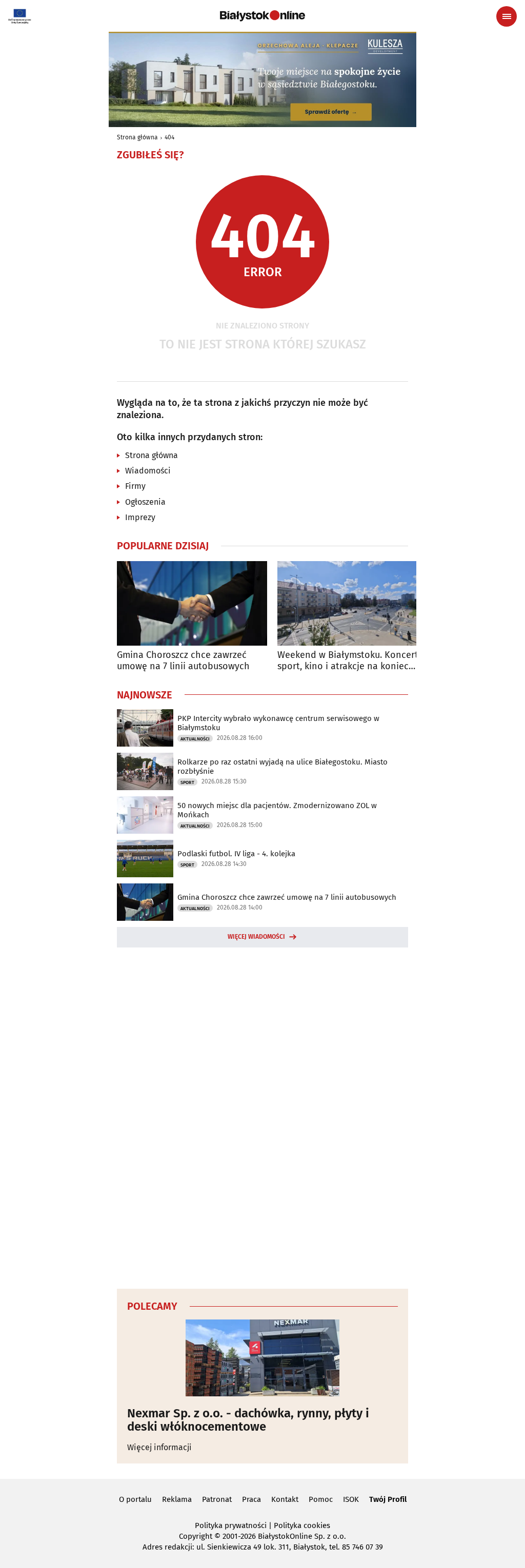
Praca (251, 1499)
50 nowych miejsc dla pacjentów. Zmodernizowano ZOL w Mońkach (277, 810)
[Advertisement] (262, 1116)
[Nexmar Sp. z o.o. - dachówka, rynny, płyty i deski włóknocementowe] (262, 1357)
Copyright (195, 1536)
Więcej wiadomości (256, 936)
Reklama (177, 1499)
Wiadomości (148, 471)
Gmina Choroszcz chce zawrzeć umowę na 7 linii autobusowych (183, 661)
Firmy (135, 486)
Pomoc (321, 1499)
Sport (187, 782)
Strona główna (137, 137)
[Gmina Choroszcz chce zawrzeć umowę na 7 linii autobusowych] (192, 603)
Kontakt (284, 1499)
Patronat (217, 1499)
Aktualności (195, 738)
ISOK (351, 1499)
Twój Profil (388, 1499)
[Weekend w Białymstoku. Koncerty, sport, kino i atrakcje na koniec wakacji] (352, 603)
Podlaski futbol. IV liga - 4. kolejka (236, 853)
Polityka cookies (302, 1525)
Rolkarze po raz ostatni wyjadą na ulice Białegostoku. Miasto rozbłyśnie (282, 766)
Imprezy (140, 517)
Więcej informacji (159, 1447)
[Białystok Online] (262, 16)
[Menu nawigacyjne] (506, 16)
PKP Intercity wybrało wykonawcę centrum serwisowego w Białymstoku (278, 723)
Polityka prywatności (231, 1525)
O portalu (135, 1499)
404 (169, 137)
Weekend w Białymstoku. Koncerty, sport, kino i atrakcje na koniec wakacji (351, 661)
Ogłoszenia (145, 502)
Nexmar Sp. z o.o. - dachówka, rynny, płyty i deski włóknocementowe (248, 1420)
